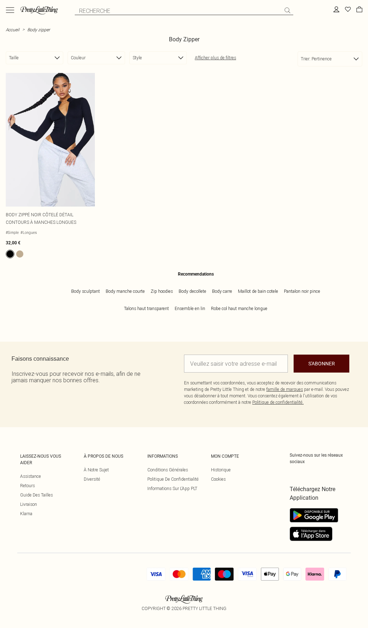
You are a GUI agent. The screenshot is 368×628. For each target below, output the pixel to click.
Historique (221, 469)
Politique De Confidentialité (173, 479)
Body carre (222, 291)
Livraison (28, 504)
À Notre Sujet (96, 469)
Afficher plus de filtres (215, 57)
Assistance (30, 476)
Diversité (92, 479)
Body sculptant (85, 291)
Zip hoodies (162, 291)
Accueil (12, 29)
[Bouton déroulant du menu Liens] (10, 10)
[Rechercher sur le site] (287, 10)
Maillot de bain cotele (258, 291)
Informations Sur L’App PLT (172, 488)
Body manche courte (125, 291)
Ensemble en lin (190, 308)
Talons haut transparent (146, 308)
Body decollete (192, 291)
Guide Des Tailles (36, 495)
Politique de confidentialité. (278, 402)
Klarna (26, 513)
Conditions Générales (167, 469)
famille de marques (284, 389)
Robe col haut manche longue (239, 308)
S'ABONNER (321, 363)
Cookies (218, 479)
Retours (27, 485)
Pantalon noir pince (302, 291)
